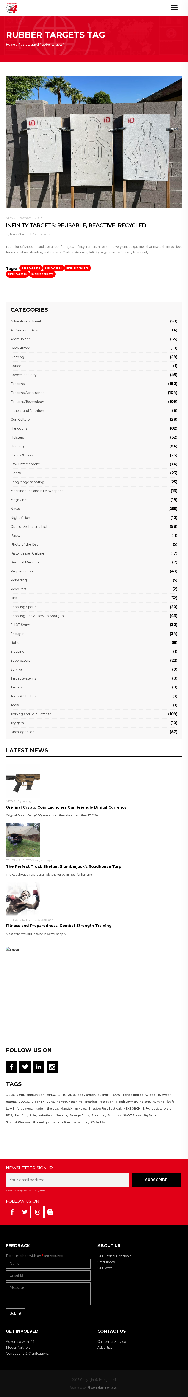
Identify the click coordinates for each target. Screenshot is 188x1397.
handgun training (69, 1101)
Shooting (98, 1115)
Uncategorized (22, 732)
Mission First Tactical (105, 1108)
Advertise (105, 1348)
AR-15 (62, 1094)
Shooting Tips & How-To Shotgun (37, 616)
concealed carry (135, 1094)
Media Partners (18, 1348)
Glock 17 (37, 1101)
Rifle (14, 598)
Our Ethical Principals (114, 1256)
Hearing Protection (99, 1101)
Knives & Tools (22, 455)
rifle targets (17, 274)
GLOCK (23, 1101)
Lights (16, 473)
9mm (20, 1094)
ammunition (35, 1094)
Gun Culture (20, 419)
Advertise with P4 (20, 1342)
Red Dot (21, 1115)
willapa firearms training (70, 1122)
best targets (31, 268)
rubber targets (42, 274)
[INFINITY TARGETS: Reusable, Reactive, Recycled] (94, 142)
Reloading (19, 580)
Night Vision (20, 518)
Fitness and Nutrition (27, 411)
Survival (17, 669)
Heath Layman (126, 1101)
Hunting (17, 446)
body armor (86, 1094)
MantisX (66, 1108)
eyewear (164, 1094)
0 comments (41, 234)
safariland (46, 1115)
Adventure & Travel (26, 321)
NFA (146, 1108)
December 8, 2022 (29, 217)
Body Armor (20, 348)
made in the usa (46, 1108)
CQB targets (53, 268)
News (10, 217)
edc (152, 1094)
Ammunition (21, 339)
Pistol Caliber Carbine (27, 553)
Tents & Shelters (23, 696)
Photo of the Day (25, 544)
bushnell (104, 1094)
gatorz (11, 1101)
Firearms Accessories (27, 393)
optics (156, 1108)
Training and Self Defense (31, 714)
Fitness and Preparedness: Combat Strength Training (59, 925)
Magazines (19, 500)
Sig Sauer (150, 1115)
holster (145, 1101)
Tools (15, 705)
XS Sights (98, 1122)
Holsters (17, 437)
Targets (17, 687)
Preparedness (22, 571)
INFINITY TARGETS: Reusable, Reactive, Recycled (76, 225)
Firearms (18, 384)
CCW (116, 1094)
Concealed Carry (24, 375)
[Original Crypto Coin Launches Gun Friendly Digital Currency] (23, 780)
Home (10, 44)
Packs (15, 535)
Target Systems (23, 678)
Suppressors (20, 660)
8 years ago (25, 801)
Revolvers (18, 589)
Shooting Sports (23, 607)
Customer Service (111, 1342)
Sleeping (18, 652)
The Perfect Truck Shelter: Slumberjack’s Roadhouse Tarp (63, 866)
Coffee (16, 366)
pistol (168, 1108)
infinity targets (77, 268)
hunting (158, 1101)
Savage (61, 1115)
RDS (9, 1115)
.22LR (10, 1094)
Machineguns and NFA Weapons (37, 491)
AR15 (71, 1094)
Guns (50, 1101)
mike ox (81, 1108)
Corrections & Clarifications (27, 1353)
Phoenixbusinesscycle (103, 1387)
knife (170, 1101)
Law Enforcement (25, 464)
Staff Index (106, 1262)
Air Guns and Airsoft (26, 330)
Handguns (19, 428)
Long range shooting (27, 482)
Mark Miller (17, 234)
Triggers (17, 723)
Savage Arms (79, 1115)
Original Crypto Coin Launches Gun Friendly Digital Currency (66, 807)
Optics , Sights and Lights (31, 527)
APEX (51, 1094)
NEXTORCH (132, 1108)
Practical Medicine (25, 562)
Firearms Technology (27, 402)
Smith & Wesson (18, 1122)
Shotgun (18, 634)
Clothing (17, 357)
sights (15, 643)
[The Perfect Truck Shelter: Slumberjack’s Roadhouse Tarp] (23, 839)
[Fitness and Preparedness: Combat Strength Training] (23, 898)
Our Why (104, 1268)
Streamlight (41, 1122)
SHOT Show (20, 625)
